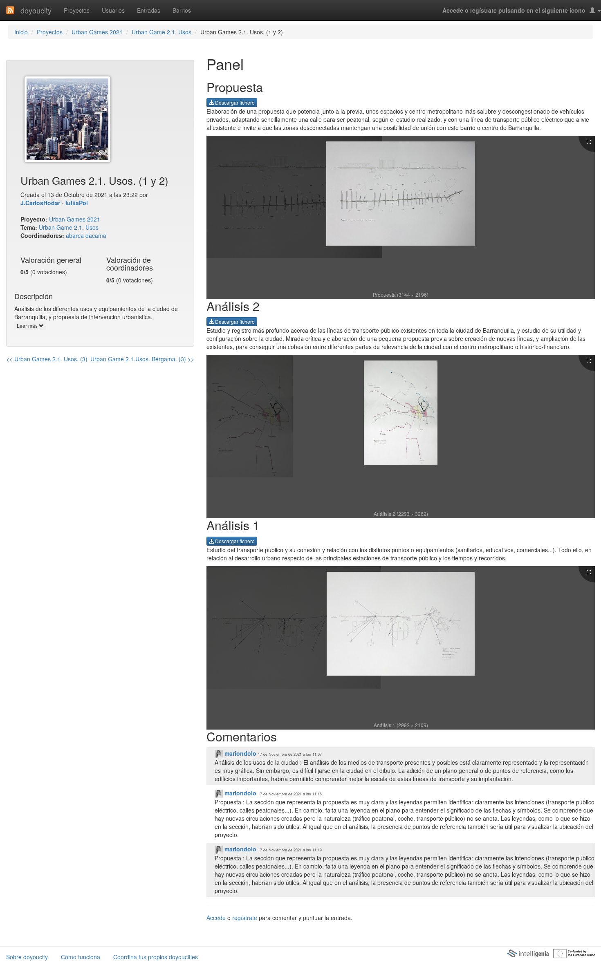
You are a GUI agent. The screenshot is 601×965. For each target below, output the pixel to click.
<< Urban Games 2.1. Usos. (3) (46, 359)
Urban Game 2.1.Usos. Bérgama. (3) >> (142, 359)
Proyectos (77, 10)
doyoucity (36, 10)
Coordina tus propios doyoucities (155, 957)
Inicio (21, 32)
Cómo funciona (80, 957)
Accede (216, 918)
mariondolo (239, 753)
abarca (75, 235)
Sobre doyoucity (27, 957)
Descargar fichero (234, 102)
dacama (95, 235)
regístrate (244, 918)
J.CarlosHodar (40, 203)
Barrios (182, 10)
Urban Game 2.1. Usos (161, 32)
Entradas (148, 10)
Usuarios (113, 10)
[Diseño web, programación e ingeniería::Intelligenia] (528, 953)
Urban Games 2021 (97, 32)
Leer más (28, 325)
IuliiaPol (76, 203)
